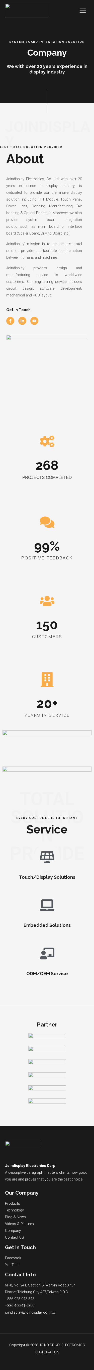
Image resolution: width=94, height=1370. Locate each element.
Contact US (14, 1237)
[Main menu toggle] (82, 10)
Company (13, 1230)
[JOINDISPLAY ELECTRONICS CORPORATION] (27, 11)
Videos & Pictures (19, 1224)
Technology (14, 1210)
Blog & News (15, 1217)
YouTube (12, 1265)
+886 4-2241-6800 (19, 1305)
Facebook (13, 1258)
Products (12, 1203)
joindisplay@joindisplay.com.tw (30, 1312)
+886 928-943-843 (19, 1299)
